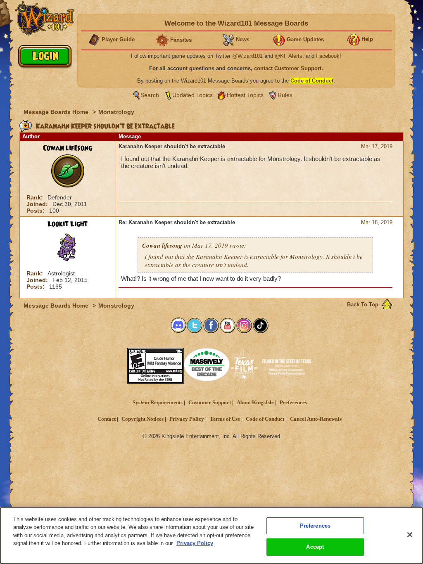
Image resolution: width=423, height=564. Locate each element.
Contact (106, 419)
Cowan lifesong (67, 148)
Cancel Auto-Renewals (316, 419)
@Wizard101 (247, 56)
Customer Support (209, 402)
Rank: (35, 197)
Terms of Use (225, 419)
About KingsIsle (255, 402)
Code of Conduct (265, 419)
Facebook (328, 56)
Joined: (38, 204)
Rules (285, 95)
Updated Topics (192, 95)
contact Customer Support (287, 68)
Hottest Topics (245, 95)
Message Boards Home (57, 112)
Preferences (293, 402)
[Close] (410, 535)
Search (149, 95)
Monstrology (116, 112)
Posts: (36, 210)
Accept (315, 547)
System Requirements (158, 402)
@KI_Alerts (288, 56)
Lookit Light (68, 224)
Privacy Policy (186, 419)
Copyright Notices (142, 419)
